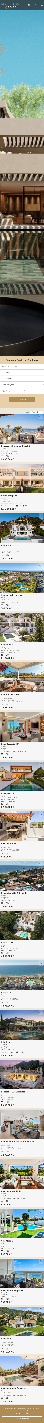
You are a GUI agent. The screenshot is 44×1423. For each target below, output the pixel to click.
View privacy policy (22, 1413)
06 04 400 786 (34, 5)
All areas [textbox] (5, 373)
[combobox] (22, 373)
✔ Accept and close (22, 1418)
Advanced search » (22, 404)
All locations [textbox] (7, 379)
